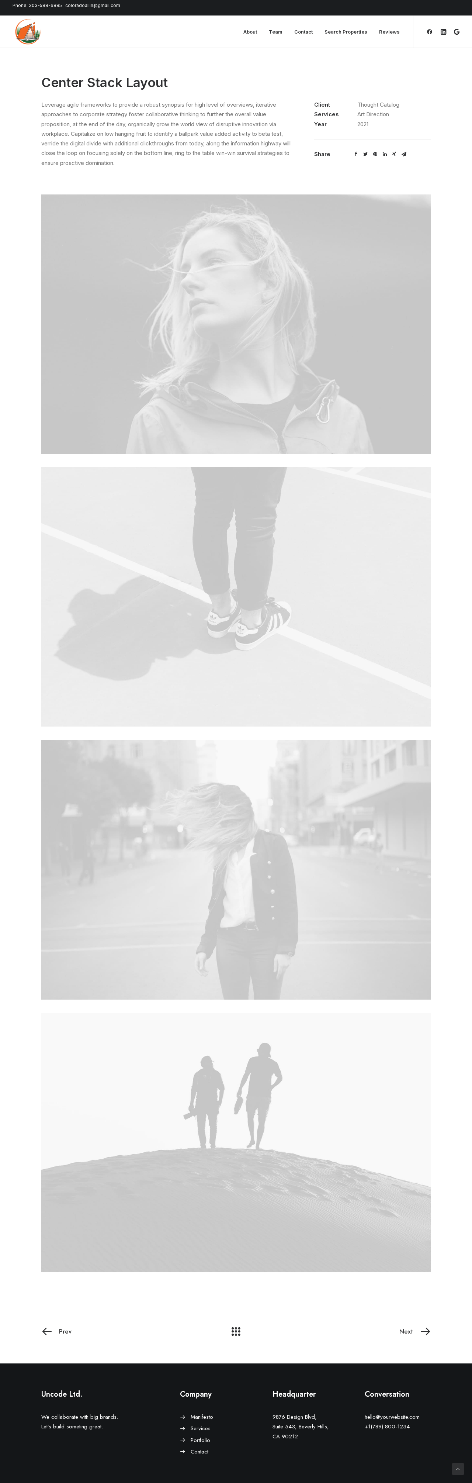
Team (275, 32)
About (250, 32)
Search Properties (345, 32)
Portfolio (200, 1440)
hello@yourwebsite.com (392, 1417)
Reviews (389, 32)
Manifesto (202, 1417)
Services (201, 1428)
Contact (303, 32)
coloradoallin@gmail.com (92, 5)
